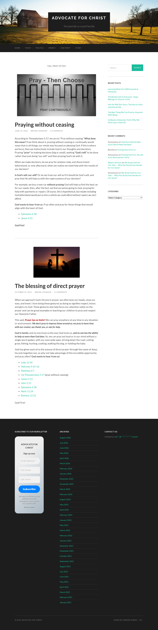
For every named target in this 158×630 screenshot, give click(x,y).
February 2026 (66, 468)
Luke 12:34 (26, 362)
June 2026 (64, 448)
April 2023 (64, 510)
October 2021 (66, 556)
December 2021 (66, 546)
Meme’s (52, 48)
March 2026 (65, 463)
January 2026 (65, 473)
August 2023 (65, 499)
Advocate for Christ (79, 18)
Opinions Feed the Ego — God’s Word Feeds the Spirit (125, 143)
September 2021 (67, 561)
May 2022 (64, 525)
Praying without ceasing (44, 124)
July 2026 (64, 443)
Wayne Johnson (39, 131)
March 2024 (65, 489)
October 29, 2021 (23, 292)
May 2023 (64, 504)
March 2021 (65, 592)
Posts (28, 48)
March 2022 (65, 530)
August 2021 (65, 566)
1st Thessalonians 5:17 (33, 374)
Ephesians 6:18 (29, 214)
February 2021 (66, 597)
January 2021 (65, 602)
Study (78, 48)
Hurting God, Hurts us (126, 149)
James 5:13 (27, 379)
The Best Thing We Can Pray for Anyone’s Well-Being (125, 113)
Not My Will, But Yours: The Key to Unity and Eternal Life (125, 105)
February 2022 (66, 535)
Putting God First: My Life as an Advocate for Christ (125, 156)
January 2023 (65, 520)
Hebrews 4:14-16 (30, 366)
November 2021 (67, 551)
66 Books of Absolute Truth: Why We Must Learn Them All (123, 121)
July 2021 (64, 571)
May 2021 (64, 582)
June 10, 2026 (21, 131)
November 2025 (67, 484)
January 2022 (65, 540)
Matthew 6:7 (27, 370)
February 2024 (66, 494)
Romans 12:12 (28, 395)
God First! (65, 48)
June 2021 (64, 576)
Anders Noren (130, 620)
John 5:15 (26, 383)
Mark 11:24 (27, 391)
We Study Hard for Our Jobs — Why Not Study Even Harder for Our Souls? (125, 165)
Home (17, 48)
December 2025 (66, 479)
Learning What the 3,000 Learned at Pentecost (123, 90)
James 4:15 (27, 218)
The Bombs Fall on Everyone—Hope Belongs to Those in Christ (123, 98)
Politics (40, 48)
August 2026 (65, 437)
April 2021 (64, 587)
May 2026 (64, 453)
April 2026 (64, 458)
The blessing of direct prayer (50, 286)
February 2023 (66, 515)
